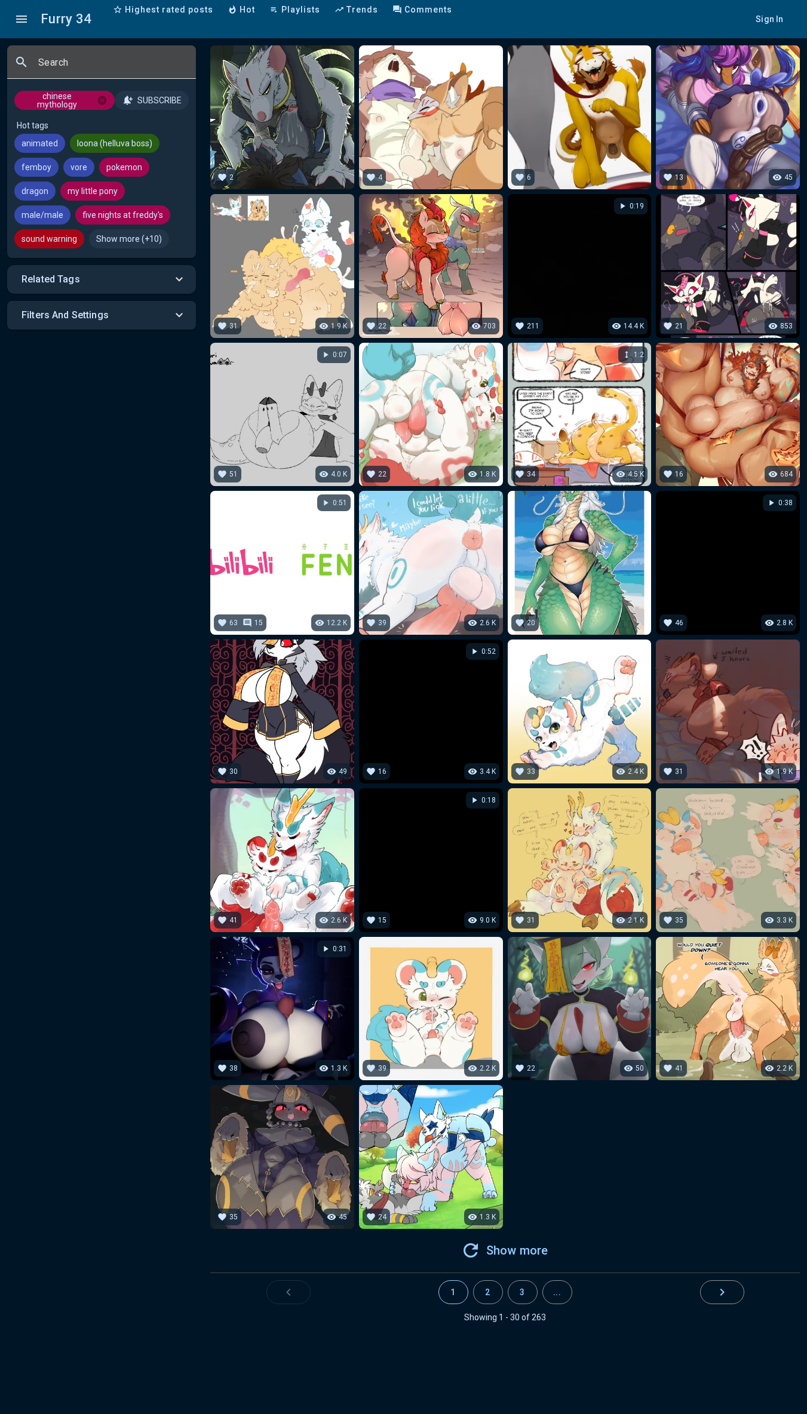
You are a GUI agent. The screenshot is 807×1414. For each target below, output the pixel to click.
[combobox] (112, 67)
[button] (101, 279)
